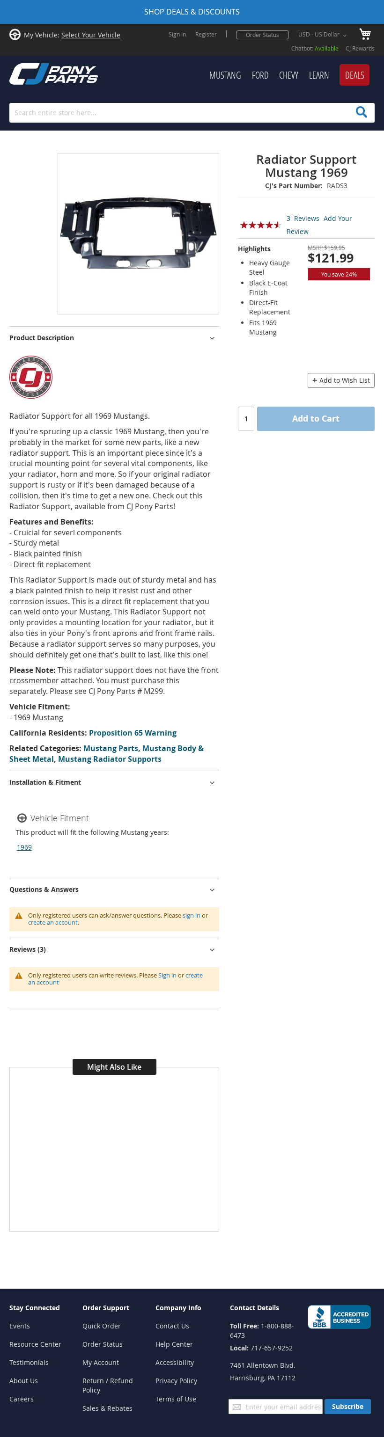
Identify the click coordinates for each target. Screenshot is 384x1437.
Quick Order (101, 1325)
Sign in (167, 975)
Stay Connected (34, 1307)
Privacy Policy (176, 1380)
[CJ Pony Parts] (32, 73)
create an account (53, 922)
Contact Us (172, 1325)
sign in (191, 915)
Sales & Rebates (107, 1408)
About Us (23, 1380)
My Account (100, 1362)
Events (19, 1325)
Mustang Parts (110, 748)
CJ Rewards (360, 48)
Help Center (174, 1344)
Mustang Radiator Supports (110, 759)
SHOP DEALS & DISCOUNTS (192, 12)
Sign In (177, 34)
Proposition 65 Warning (133, 733)
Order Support (105, 1307)
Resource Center (35, 1344)
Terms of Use (175, 1398)
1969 (24, 847)
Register (206, 34)
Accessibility (174, 1362)
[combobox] (192, 113)
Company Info (178, 1307)
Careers (21, 1398)
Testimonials (29, 1362)
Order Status (262, 34)
